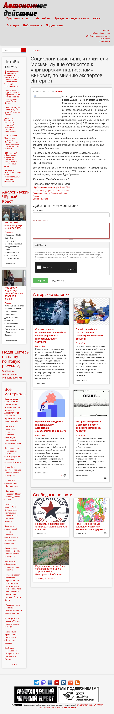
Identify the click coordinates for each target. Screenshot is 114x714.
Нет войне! (43, 18)
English (36, 198)
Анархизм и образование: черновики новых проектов (12, 565)
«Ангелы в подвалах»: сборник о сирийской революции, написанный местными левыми (12, 434)
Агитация (12, 25)
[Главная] (26, 9)
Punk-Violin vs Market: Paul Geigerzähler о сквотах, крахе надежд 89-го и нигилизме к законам (11, 512)
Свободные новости (52, 494)
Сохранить (41, 280)
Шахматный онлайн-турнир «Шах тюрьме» (13, 225)
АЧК (96, 18)
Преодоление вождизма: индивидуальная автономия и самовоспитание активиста (50, 426)
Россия (36, 195)
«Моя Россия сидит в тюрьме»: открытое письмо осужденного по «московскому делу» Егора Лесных (12, 96)
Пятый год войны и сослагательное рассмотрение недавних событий (89, 334)
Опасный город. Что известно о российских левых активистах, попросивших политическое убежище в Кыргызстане (12, 78)
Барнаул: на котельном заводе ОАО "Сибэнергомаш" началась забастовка (12, 175)
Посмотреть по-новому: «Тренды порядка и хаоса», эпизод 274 (12, 622)
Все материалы (15, 391)
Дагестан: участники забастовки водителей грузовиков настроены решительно (10, 124)
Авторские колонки (51, 294)
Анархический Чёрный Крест (16, 196)
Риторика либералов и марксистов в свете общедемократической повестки (88, 426)
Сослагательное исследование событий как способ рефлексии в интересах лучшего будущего (50, 335)
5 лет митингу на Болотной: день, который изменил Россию (12, 110)
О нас (39, 707)
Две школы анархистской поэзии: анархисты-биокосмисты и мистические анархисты (11, 534)
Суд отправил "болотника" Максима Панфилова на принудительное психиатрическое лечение (12, 142)
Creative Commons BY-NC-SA (89, 704)
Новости (36, 50)
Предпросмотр (57, 280)
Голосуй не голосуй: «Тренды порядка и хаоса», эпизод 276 (12, 471)
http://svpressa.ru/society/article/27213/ (52, 187)
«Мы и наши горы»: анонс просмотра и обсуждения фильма (10, 637)
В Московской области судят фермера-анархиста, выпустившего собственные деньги (10, 159)
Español (44, 198)
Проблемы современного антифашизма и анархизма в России (51, 526)
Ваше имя (38, 210)
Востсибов (40, 346)
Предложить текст (19, 18)
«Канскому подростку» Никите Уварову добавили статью (13, 293)
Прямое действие (59, 193)
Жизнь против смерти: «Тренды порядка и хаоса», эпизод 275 (12, 552)
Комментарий (40, 220)
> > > (14, 664)
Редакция (59, 91)
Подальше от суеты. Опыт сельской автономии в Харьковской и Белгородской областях (50, 570)
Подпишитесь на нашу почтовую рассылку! (15, 359)
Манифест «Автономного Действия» (60, 707)
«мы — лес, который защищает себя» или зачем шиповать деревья (90, 526)
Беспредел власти (41, 193)
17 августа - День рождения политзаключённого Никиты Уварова (13, 609)
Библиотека (31, 25)
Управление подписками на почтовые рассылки (12, 374)
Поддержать (54, 25)
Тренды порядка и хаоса (72, 18)
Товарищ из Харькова (45, 578)
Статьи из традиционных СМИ (46, 190)
